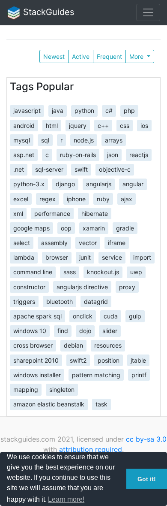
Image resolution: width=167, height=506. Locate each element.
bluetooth (59, 301)
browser (56, 257)
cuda (111, 316)
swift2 (78, 360)
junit (85, 257)
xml (18, 213)
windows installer (37, 374)
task (101, 404)
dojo (85, 330)
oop (66, 227)
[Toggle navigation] (148, 12)
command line (32, 272)
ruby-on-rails (78, 154)
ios (144, 125)
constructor (29, 286)
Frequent (109, 56)
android (24, 125)
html (52, 125)
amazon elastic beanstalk (48, 404)
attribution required (90, 449)
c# (109, 110)
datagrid (96, 301)
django (65, 184)
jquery (77, 125)
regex (47, 198)
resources (108, 345)
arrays (113, 139)
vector (88, 242)
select (21, 242)
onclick (82, 316)
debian (73, 345)
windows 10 (29, 330)
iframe (116, 242)
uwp (136, 272)
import (142, 257)
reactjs (138, 154)
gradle (125, 227)
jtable (138, 360)
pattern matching (96, 374)
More (137, 56)
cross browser (33, 345)
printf (138, 374)
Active (80, 56)
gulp (135, 316)
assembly (54, 242)
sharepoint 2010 (36, 360)
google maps (31, 227)
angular (132, 184)
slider (109, 330)
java (57, 110)
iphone (76, 198)
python (84, 110)
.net (18, 169)
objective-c (115, 169)
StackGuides (47, 12)
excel (20, 198)
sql (45, 139)
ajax (126, 198)
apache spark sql (37, 316)
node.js (84, 139)
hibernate (94, 213)
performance (52, 213)
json (112, 154)
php (129, 110)
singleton (62, 389)
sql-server (49, 169)
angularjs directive (82, 286)
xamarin (94, 227)
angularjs (98, 184)
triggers (24, 301)
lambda (23, 257)
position (108, 360)
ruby (103, 198)
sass (69, 272)
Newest (54, 56)
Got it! (146, 479)
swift (81, 169)
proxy (127, 286)
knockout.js (103, 272)
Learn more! (66, 499)
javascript (27, 110)
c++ (103, 125)
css (124, 125)
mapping (25, 389)
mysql (21, 139)
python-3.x (29, 184)
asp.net (23, 154)
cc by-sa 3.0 (146, 439)
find (62, 330)
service (112, 257)
